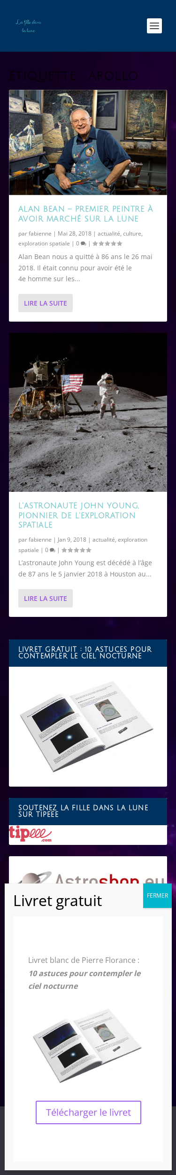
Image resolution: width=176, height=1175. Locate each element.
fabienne (40, 233)
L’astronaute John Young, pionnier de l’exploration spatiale (78, 516)
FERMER (157, 895)
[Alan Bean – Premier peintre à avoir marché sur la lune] (88, 142)
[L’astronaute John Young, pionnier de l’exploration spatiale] (88, 412)
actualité (109, 233)
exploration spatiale (44, 243)
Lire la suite (45, 303)
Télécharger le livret (88, 1112)
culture (132, 233)
